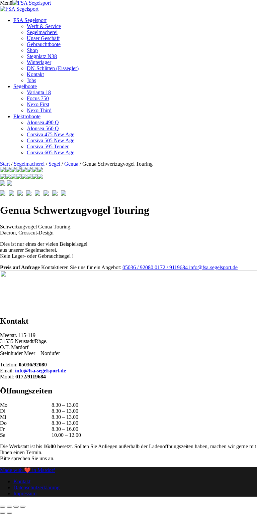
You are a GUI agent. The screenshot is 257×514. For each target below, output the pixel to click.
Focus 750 (38, 98)
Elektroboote (26, 116)
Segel (54, 164)
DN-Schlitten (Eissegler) (53, 68)
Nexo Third (39, 110)
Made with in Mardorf (27, 470)
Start (5, 164)
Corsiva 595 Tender (48, 146)
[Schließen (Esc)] (22, 507)
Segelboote (25, 86)
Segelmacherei (42, 32)
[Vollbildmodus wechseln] (9, 507)
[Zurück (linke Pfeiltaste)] (2, 513)
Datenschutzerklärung (36, 487)
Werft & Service (44, 26)
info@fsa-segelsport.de (213, 267)
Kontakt (35, 74)
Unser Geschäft (43, 38)
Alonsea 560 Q (43, 128)
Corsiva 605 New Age (50, 152)
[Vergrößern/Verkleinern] (2, 507)
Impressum (24, 493)
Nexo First (38, 104)
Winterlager (39, 62)
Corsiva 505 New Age (50, 140)
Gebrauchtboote (44, 44)
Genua (71, 164)
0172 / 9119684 (172, 267)
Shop (32, 50)
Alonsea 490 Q (43, 122)
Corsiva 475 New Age (50, 134)
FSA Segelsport (30, 20)
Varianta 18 (39, 92)
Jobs (31, 80)
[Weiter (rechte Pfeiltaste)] (9, 513)
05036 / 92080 (138, 267)
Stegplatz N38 (42, 56)
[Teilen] (16, 507)
